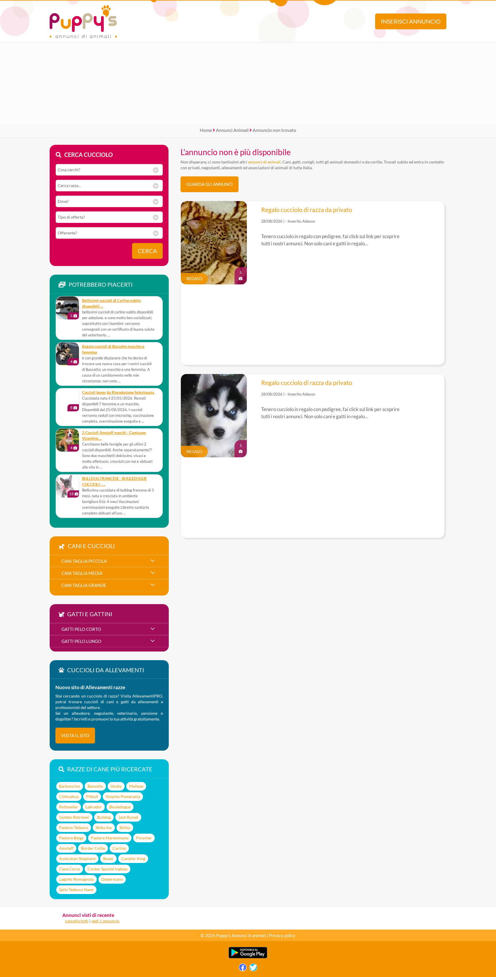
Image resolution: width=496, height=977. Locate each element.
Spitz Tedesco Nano (76, 889)
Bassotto (95, 786)
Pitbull (92, 796)
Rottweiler (68, 806)
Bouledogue (120, 806)
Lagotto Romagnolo (76, 879)
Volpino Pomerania (123, 796)
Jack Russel (128, 817)
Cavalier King (133, 858)
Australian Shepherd (77, 858)
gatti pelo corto (81, 629)
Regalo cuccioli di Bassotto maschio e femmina (113, 349)
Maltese (136, 786)
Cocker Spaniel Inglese (107, 868)
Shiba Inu (104, 827)
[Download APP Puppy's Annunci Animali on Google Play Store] (247, 957)
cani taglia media (81, 573)
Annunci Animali (232, 130)
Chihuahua (69, 796)
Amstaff (66, 848)
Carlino (119, 848)
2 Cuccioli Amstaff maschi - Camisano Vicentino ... (114, 436)
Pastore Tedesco (73, 827)
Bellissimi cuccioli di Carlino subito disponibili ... (111, 303)
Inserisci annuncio (411, 21)
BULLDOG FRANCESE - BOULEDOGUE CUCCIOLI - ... (114, 482)
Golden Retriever (74, 817)
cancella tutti (76, 920)
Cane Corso (69, 868)
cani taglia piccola (84, 561)
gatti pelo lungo (81, 641)
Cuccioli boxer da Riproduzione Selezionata (118, 392)
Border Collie (93, 848)
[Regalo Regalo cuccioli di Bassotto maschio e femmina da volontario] (67, 353)
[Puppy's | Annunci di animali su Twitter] (253, 969)
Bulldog (104, 817)
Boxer (108, 858)
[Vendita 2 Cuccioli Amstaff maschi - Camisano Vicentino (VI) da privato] (67, 440)
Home (206, 130)
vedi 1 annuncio (105, 920)
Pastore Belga (71, 837)
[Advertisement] (248, 83)
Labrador (94, 806)
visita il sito (75, 735)
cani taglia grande (83, 585)
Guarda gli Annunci (209, 184)
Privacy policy (282, 935)
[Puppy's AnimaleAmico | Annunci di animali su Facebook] (243, 969)
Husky (116, 786)
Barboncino (69, 786)
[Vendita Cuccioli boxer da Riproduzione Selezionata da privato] (67, 399)
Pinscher (144, 837)
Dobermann (112, 879)
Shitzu (124, 827)
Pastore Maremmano (110, 837)
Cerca (147, 251)
